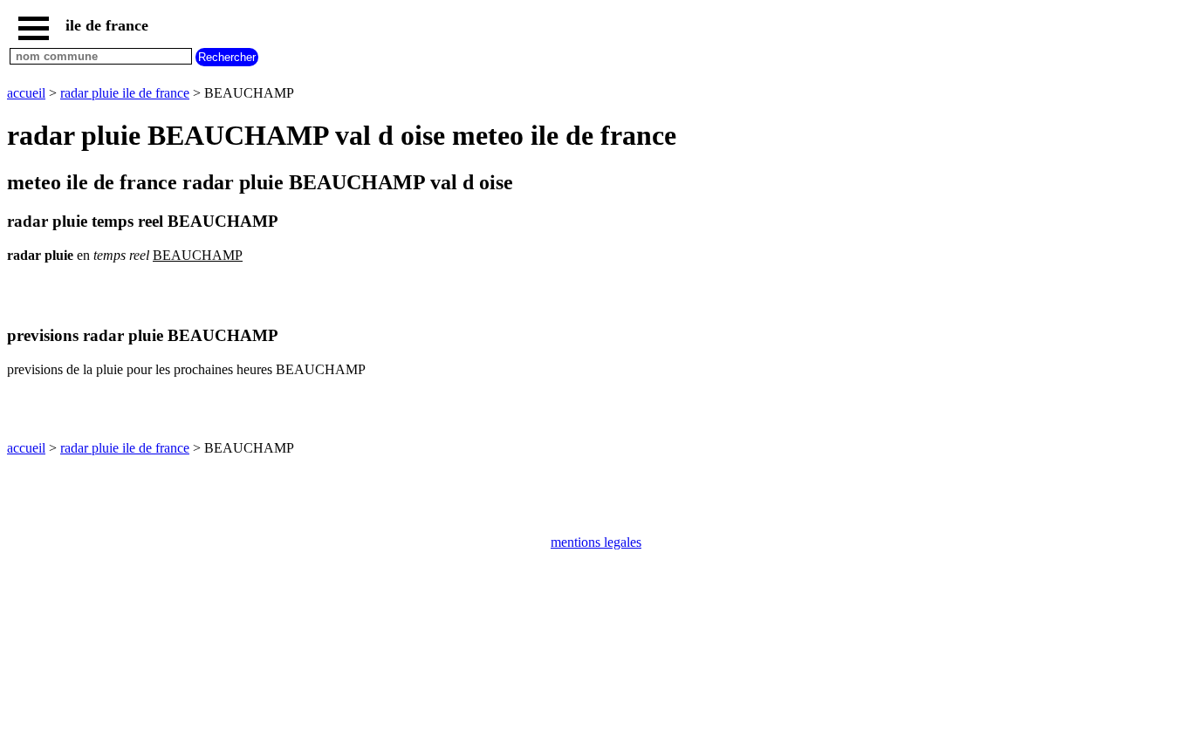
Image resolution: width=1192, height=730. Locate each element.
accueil (26, 92)
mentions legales (596, 542)
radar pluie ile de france (124, 92)
